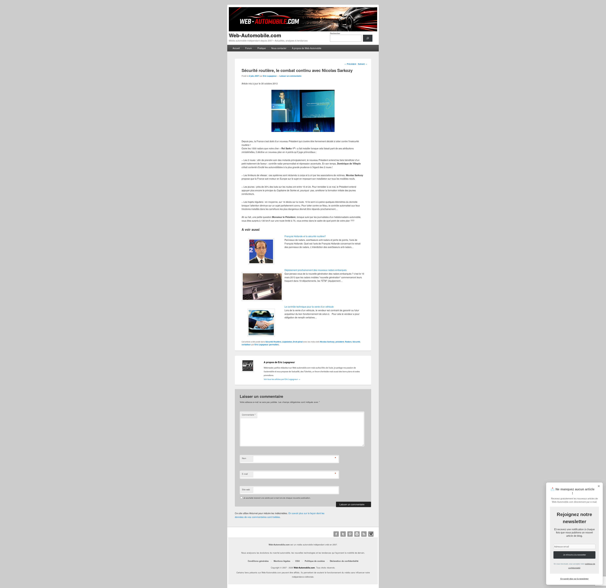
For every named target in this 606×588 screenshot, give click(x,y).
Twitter (343, 534)
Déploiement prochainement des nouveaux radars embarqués (316, 270)
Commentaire (248, 414)
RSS (364, 534)
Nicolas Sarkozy (327, 341)
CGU (297, 560)
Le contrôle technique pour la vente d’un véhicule (309, 306)
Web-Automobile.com (255, 35)
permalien (273, 344)
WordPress (357, 534)
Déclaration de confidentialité (344, 560)
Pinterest (350, 534)
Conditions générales (258, 560)
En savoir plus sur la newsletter (574, 579)
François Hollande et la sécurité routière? (305, 236)
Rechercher (335, 33)
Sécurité (356, 341)
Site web (246, 489)
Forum (248, 48)
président (340, 341)
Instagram (371, 534)
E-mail (245, 473)
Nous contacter (278, 48)
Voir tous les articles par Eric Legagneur (282, 379)
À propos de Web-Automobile (306, 48)
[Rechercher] (367, 38)
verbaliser (246, 344)
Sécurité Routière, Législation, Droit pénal (284, 341)
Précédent (350, 63)
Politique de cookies (315, 560)
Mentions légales (282, 560)
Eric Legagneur (270, 75)
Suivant (362, 63)
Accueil (236, 48)
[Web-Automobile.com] (303, 30)
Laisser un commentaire (290, 75)
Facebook (336, 534)
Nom (244, 458)
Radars (348, 341)
